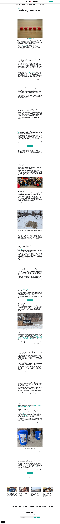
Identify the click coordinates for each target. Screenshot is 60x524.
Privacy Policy (32, 506)
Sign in (47, 1)
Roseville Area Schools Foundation (26, 289)
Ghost (52, 506)
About (19, 4)
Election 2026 (34, 4)
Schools (27, 4)
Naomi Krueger (19, 16)
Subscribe (51, 1)
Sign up (40, 506)
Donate (43, 4)
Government (23, 4)
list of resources (35, 466)
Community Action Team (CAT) (32, 72)
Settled (36, 335)
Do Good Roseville (24, 415)
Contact (13, 506)
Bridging (19, 132)
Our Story (20, 506)
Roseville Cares (23, 413)
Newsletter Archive (44, 506)
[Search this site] (7, 1)
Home (17, 4)
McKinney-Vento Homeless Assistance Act (26, 249)
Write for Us (16, 506)
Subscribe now (30, 300)
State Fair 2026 (39, 4)
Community (30, 4)
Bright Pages (36, 506)
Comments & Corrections (26, 506)
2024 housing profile (24, 45)
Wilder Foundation (24, 58)
